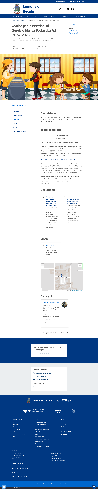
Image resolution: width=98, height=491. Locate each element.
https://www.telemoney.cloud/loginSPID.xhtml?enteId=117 (58, 159)
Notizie (62, 422)
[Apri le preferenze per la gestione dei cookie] (4, 487)
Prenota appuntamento (56, 453)
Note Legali (43, 484)
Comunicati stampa (65, 424)
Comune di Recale (31, 8)
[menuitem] (66, 16)
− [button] (42, 267)
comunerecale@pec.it (17, 463)
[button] (78, 2)
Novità (19, 20)
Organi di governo (16, 424)
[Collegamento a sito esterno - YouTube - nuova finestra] (68, 9)
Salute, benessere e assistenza (42, 446)
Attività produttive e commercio (42, 429)
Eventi (62, 427)
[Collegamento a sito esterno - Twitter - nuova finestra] (60, 9)
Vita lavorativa (38, 427)
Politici (13, 432)
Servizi (37, 419)
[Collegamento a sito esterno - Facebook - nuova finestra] (63, 9)
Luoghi (13, 436)
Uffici (13, 427)
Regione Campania (61, 1)
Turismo (37, 434)
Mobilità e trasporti (39, 436)
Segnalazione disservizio (57, 458)
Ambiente (37, 444)
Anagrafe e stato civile (40, 422)
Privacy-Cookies (35, 484)
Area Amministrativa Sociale (51, 302)
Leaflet (73, 290)
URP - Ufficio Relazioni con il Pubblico (21, 468)
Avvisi (23, 20)
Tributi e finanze (39, 441)
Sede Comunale (51, 246)
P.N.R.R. (53, 463)
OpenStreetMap (79, 290)
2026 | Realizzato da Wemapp (19, 487)
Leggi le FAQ (54, 456)
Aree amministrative (17, 422)
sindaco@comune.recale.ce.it (19, 466)
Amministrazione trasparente (68, 437)
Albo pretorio (64, 434)
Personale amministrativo (18, 434)
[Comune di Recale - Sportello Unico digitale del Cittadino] (16, 9)
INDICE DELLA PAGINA (19, 106)
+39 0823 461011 (16, 461)
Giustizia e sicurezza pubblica (42, 439)
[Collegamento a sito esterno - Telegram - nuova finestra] (71, 9)
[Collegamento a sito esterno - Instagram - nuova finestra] (65, 9)
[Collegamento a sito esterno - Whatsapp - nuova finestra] (74, 9)
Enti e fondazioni (16, 429)
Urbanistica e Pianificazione (42, 432)
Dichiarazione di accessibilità (58, 460)
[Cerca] (84, 8)
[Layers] (80, 265)
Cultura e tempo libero (40, 424)
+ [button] (42, 265)
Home (13, 20)
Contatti (14, 451)
